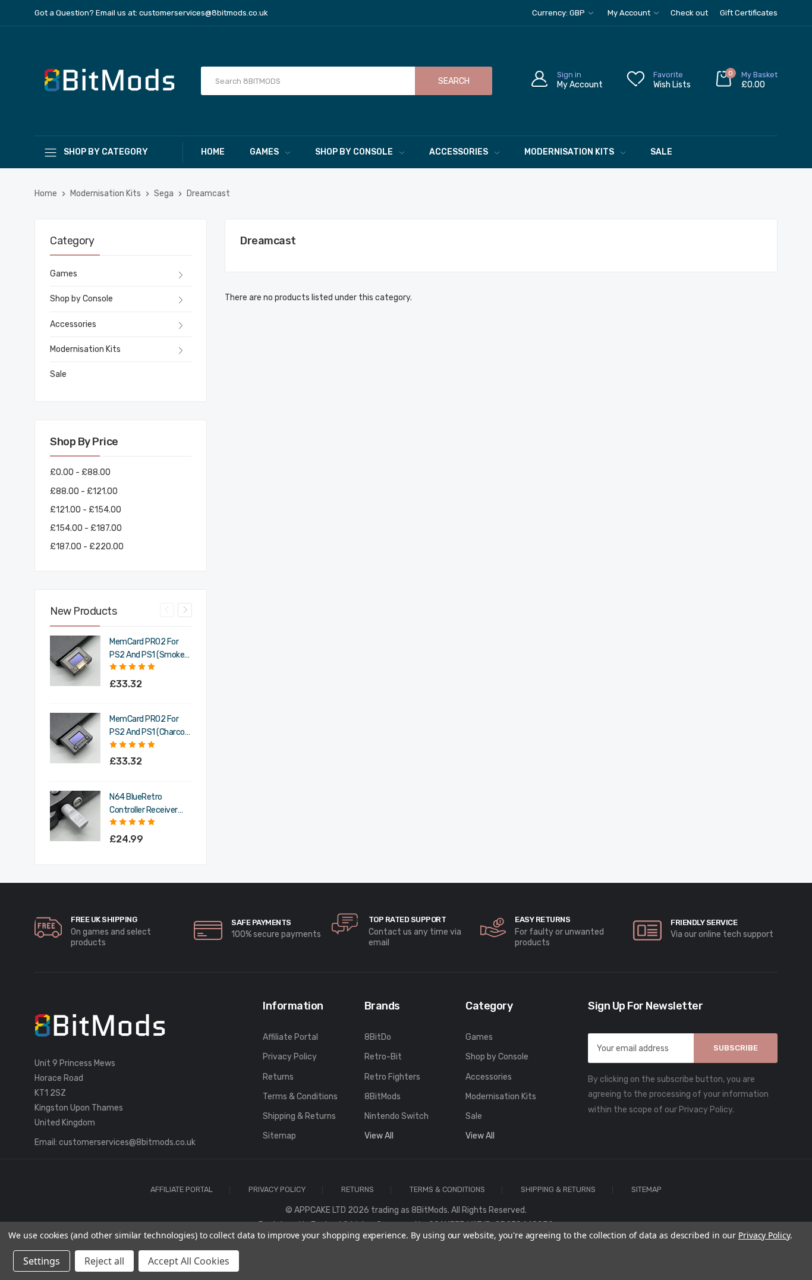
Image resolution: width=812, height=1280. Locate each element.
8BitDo (377, 1037)
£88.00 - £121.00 (84, 491)
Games (264, 152)
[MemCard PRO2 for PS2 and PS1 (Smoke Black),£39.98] (75, 661)
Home (213, 152)
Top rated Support (407, 919)
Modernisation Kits (569, 152)
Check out (689, 12)
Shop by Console (354, 152)
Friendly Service (704, 922)
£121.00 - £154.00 (85, 510)
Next (185, 610)
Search (454, 81)
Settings (41, 1261)
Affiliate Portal (290, 1037)
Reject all (104, 1261)
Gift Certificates (749, 12)
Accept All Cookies (188, 1261)
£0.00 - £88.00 (80, 472)
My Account (630, 12)
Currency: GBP (559, 12)
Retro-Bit (383, 1057)
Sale (661, 152)
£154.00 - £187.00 (86, 528)
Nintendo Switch (396, 1116)
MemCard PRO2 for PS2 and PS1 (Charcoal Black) (150, 726)
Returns (278, 1077)
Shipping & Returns (299, 1116)
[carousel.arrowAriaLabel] (48, 927)
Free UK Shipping (104, 919)
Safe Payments (261, 922)
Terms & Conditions (300, 1097)
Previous (167, 610)
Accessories (458, 152)
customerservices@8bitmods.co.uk (127, 1142)
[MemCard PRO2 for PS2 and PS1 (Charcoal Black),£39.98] (75, 738)
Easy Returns (542, 919)
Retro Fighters (392, 1077)
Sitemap (279, 1136)
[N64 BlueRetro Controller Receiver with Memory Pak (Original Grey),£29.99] (75, 816)
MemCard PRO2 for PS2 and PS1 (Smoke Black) (146, 649)
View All (379, 1136)
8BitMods (382, 1097)
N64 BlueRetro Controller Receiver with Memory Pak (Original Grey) (143, 804)
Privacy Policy (290, 1057)
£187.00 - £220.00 (87, 547)
